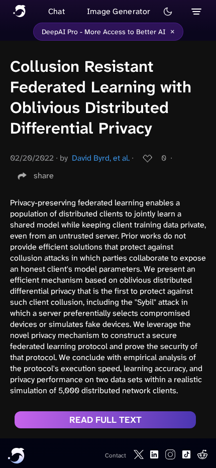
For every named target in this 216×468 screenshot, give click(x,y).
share (44, 175)
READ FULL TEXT (105, 420)
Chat (56, 11)
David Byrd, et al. (101, 158)
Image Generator (119, 11)
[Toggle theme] (168, 12)
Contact (115, 455)
